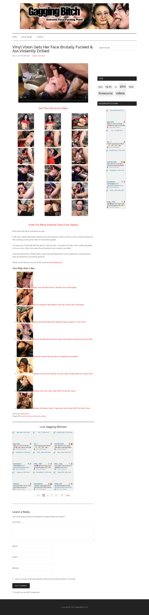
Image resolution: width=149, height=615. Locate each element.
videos (44, 416)
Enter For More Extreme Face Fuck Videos (53, 224)
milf (28, 416)
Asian (100, 87)
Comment (16, 522)
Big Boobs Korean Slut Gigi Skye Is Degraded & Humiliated (55, 356)
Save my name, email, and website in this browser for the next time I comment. (45, 579)
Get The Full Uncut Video (53, 108)
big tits (23, 416)
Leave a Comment (38, 56)
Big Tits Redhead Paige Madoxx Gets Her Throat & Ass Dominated (58, 305)
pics (31, 416)
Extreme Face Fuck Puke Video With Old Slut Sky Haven (54, 391)
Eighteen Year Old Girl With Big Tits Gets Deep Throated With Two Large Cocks (63, 374)
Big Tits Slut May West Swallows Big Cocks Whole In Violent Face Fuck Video (62, 339)
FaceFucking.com (55, 262)
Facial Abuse (25, 414)
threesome (37, 416)
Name (15, 546)
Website (15, 568)
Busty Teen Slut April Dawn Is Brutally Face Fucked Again (54, 287)
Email (15, 557)
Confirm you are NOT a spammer (27, 592)
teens (131, 87)
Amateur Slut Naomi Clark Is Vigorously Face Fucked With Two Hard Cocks (61, 408)
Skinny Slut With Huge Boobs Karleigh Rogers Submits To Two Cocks (59, 322)
